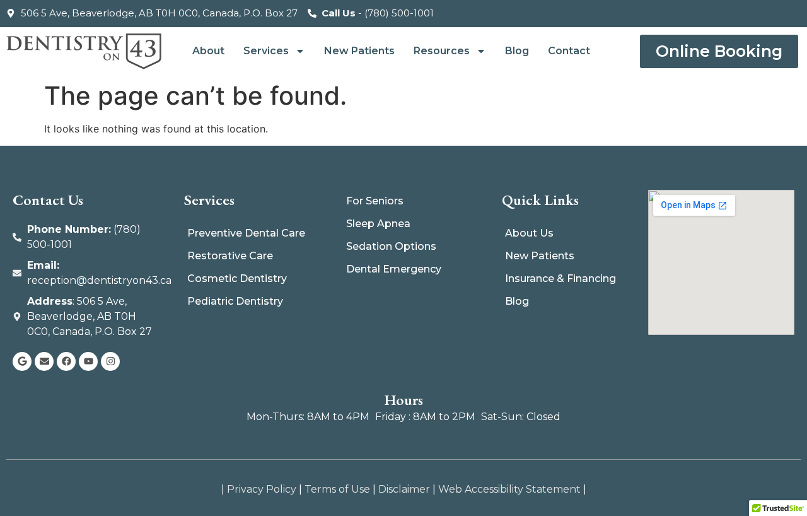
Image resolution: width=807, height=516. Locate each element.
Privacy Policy (261, 489)
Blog (517, 51)
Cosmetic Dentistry (237, 278)
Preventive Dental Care (246, 233)
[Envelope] (44, 361)
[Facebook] (66, 361)
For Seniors (375, 201)
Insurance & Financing (560, 278)
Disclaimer (404, 489)
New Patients (359, 51)
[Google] (22, 361)
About (208, 51)
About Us (529, 233)
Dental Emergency (393, 269)
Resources (442, 51)
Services (266, 51)
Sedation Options (391, 246)
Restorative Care (230, 256)
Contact (569, 51)
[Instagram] (110, 361)
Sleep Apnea (378, 224)
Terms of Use (337, 489)
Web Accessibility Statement (509, 489)
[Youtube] (88, 361)
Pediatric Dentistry (235, 301)
